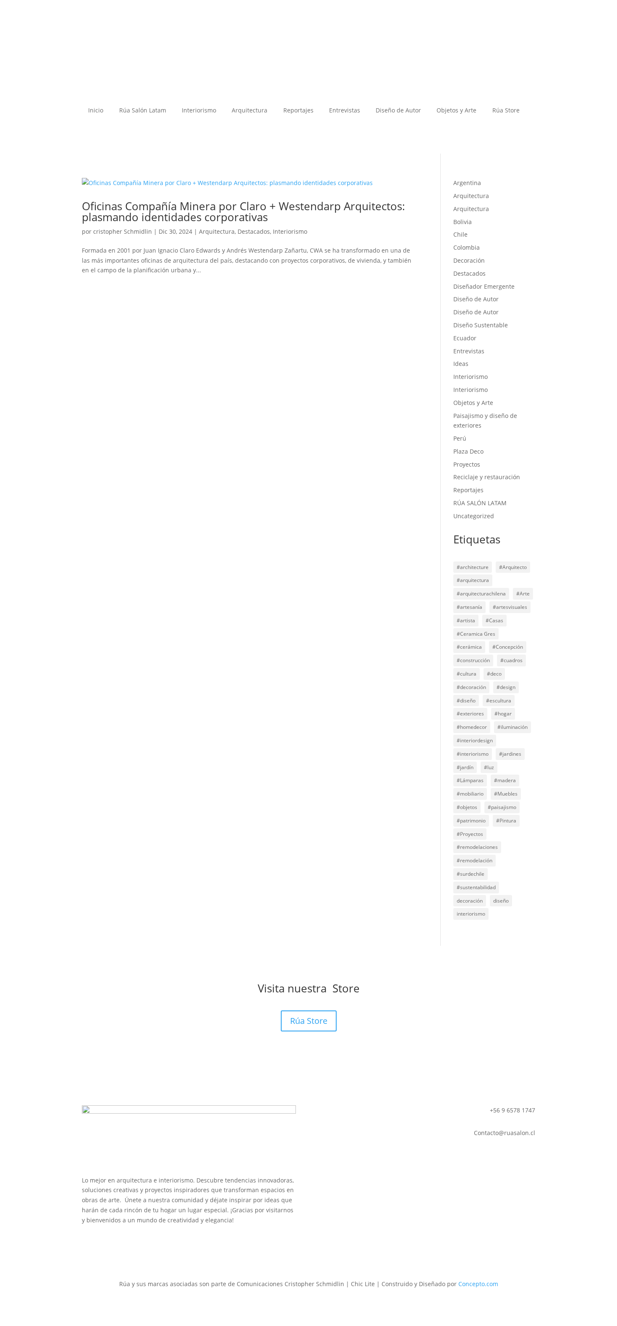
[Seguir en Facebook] (88, 1244)
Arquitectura (249, 110)
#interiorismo (473, 753)
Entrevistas (344, 110)
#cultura (466, 673)
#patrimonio (471, 820)
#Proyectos (470, 834)
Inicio (95, 110)
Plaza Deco (468, 451)
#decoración (471, 687)
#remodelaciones (477, 847)
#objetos (467, 807)
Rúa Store (506, 110)
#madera (505, 780)
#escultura (498, 700)
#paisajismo (502, 807)
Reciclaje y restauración (486, 477)
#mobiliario (470, 793)
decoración (470, 900)
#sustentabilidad (476, 887)
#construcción (473, 660)
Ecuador (464, 338)
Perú (459, 438)
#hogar (503, 713)
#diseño (466, 700)
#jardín (465, 767)
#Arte (523, 593)
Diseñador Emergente (484, 286)
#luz (489, 767)
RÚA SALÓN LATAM (480, 503)
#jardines (510, 753)
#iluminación (512, 727)
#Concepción (507, 646)
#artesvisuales (510, 607)
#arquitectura (473, 580)
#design (506, 687)
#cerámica (469, 646)
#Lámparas (470, 780)
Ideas (460, 364)
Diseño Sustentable (480, 325)
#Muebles (506, 793)
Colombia (466, 247)
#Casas (494, 620)
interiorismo (471, 913)
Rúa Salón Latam (142, 110)
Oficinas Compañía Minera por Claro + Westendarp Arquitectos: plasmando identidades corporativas (243, 211)
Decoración (469, 260)
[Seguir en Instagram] (105, 1244)
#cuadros (511, 660)
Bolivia (462, 222)
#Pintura (506, 820)
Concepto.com (478, 1284)
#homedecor (472, 727)
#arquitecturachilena (481, 593)
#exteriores (470, 713)
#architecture (473, 567)
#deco (494, 673)
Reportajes (298, 110)
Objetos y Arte (456, 110)
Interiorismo (199, 110)
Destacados (254, 231)
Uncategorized (473, 516)
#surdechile (470, 873)
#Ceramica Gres (476, 633)
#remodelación (474, 860)
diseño (501, 900)
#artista (466, 620)
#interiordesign (475, 740)
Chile (460, 234)
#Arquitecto (513, 567)
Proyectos (466, 464)
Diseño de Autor (398, 110)
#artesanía (469, 607)
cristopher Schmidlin (122, 231)
